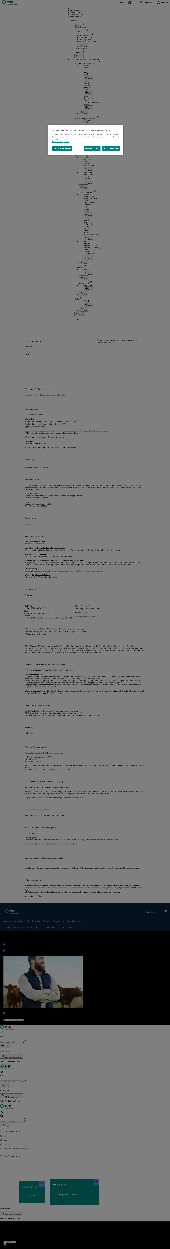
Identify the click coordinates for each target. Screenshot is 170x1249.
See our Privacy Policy (61, 142)
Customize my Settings (62, 148)
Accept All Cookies (111, 148)
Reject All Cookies (92, 148)
